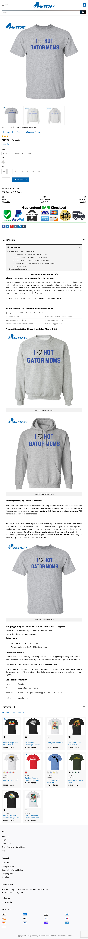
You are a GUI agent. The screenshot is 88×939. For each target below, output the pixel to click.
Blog (3, 850)
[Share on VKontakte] (16, 226)
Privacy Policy (7, 843)
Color (3, 158)
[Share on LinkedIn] (20, 226)
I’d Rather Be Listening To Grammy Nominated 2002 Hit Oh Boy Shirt (33, 744)
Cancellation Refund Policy (12, 870)
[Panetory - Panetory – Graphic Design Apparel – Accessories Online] (44, 5)
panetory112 (23, 698)
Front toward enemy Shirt (75, 781)
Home (4, 127)
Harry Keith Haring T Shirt (10, 781)
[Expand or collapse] (79, 247)
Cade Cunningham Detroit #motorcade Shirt (32, 817)
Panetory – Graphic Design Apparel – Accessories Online (40, 692)
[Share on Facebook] (3, 226)
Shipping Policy (8, 873)
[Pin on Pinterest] (11, 226)
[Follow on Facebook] (3, 902)
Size (3, 166)
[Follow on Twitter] (5, 902)
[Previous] (6, 61)
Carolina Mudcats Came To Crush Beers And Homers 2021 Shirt (32, 779)
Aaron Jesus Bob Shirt (55, 743)
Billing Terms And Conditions (13, 847)
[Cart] (84, 5)
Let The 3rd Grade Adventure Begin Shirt (11, 817)
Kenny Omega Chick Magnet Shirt (10, 744)
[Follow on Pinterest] (11, 902)
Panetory (22, 684)
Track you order (8, 866)
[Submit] (83, 12)
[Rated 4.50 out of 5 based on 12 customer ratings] (44, 136)
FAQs (4, 840)
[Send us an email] (8, 902)
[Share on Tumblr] (24, 226)
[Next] (82, 61)
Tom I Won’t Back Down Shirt (74, 744)
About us (5, 836)
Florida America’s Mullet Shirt (53, 781)
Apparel (11, 127)
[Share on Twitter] (7, 226)
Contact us (6, 863)
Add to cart (22, 179)
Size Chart (6, 877)
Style (3, 149)
